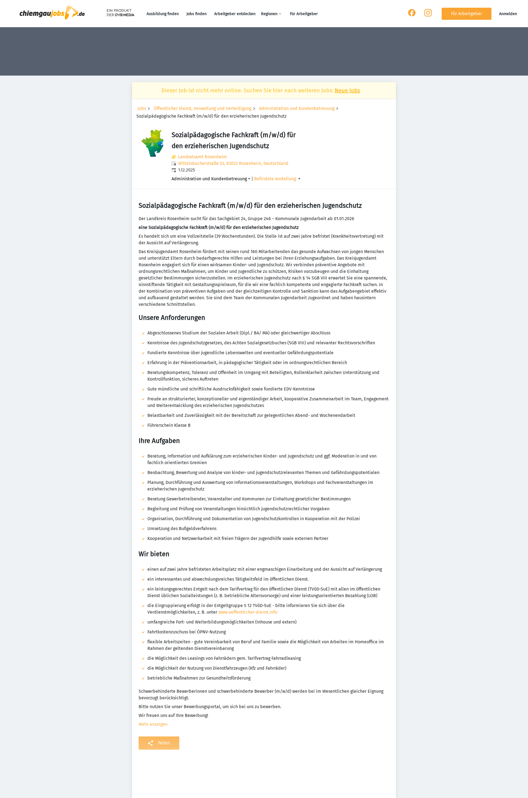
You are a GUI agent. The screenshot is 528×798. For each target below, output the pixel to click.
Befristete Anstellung (275, 178)
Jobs (142, 108)
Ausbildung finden (163, 14)
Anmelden (508, 14)
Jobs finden (196, 14)
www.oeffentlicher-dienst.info (247, 612)
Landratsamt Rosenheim (202, 156)
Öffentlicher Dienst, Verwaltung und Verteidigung (202, 108)
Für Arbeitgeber (304, 14)
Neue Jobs (347, 90)
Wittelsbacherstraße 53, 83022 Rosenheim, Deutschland (233, 163)
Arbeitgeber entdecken (234, 14)
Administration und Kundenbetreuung (296, 108)
